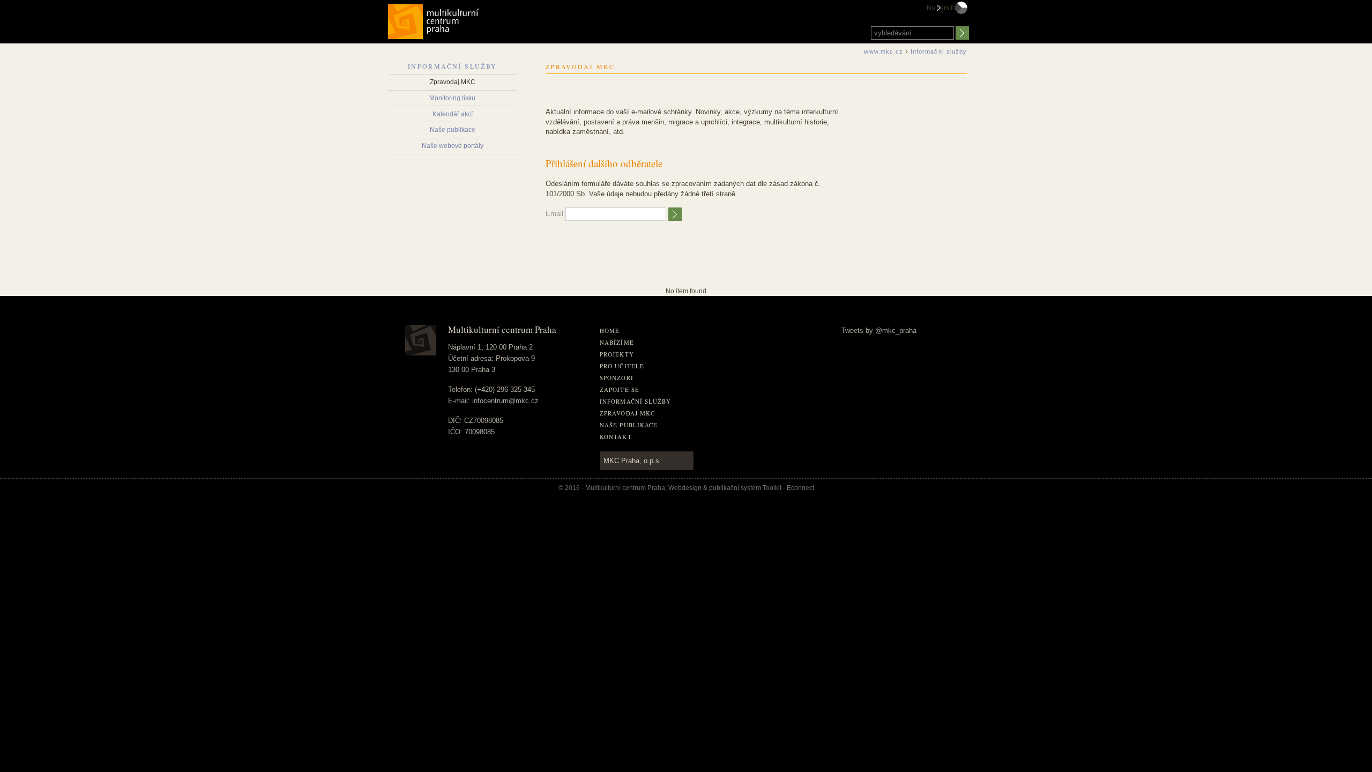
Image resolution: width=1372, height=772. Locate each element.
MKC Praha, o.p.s (631, 461)
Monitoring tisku (452, 98)
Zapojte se (619, 389)
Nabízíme (617, 342)
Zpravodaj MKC (452, 82)
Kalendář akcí (453, 114)
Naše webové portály (452, 146)
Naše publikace (452, 129)
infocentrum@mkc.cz (505, 401)
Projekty (617, 354)
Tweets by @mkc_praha (878, 330)
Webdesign (685, 488)
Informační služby (452, 66)
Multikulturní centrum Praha (434, 19)
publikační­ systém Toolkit (745, 488)
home (610, 330)
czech (961, 17)
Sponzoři (616, 378)
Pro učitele (622, 366)
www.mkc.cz (883, 51)
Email (554, 214)
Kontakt (616, 437)
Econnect (800, 488)
